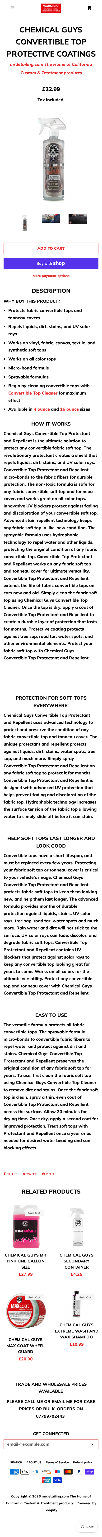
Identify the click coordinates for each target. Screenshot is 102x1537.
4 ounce (42, 409)
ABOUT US (34, 1462)
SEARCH (16, 1462)
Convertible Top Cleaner (32, 393)
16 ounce (69, 409)
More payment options (51, 276)
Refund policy (82, 1462)
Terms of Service (57, 1462)
